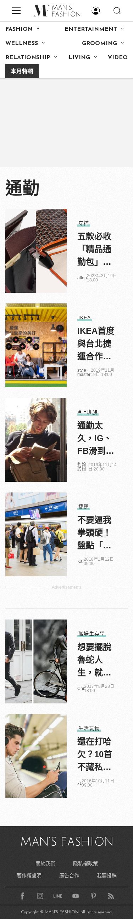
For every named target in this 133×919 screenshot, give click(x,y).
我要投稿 (107, 875)
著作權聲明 (29, 875)
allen (82, 277)
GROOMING (99, 43)
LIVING (79, 58)
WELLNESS (21, 43)
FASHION (19, 29)
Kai (80, 561)
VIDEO (118, 58)
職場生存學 (91, 634)
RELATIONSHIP (27, 58)
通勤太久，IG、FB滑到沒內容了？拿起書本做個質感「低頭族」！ (95, 439)
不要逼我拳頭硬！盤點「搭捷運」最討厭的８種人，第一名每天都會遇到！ (94, 533)
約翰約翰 (81, 467)
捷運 (83, 506)
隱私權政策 (85, 863)
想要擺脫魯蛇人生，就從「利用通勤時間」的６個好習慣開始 (94, 660)
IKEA (84, 317)
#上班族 (88, 412)
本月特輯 (22, 72)
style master (83, 372)
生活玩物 (89, 728)
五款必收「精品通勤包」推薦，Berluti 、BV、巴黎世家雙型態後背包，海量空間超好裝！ (96, 250)
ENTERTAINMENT (91, 29)
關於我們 (45, 863)
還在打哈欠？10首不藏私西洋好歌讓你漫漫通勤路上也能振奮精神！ (94, 755)
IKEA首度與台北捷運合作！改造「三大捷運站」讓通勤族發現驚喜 (96, 344)
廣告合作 (69, 875)
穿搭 (83, 223)
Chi (80, 688)
